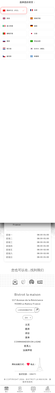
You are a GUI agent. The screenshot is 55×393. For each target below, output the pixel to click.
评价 (27, 333)
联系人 (27, 346)
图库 (27, 329)
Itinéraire (47, 391)
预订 (6, 391)
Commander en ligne (27, 341)
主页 (27, 324)
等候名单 (20, 391)
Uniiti (33, 374)
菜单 (27, 337)
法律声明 (27, 350)
